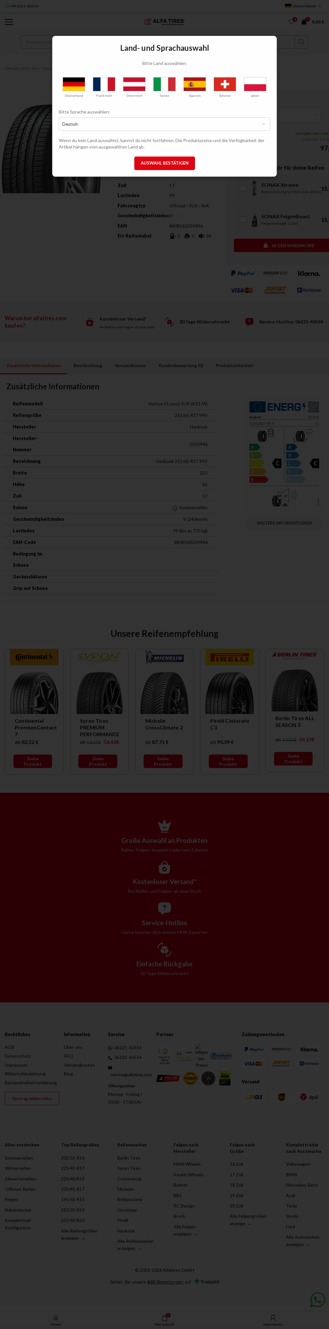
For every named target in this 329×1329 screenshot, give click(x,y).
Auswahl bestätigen (165, 163)
